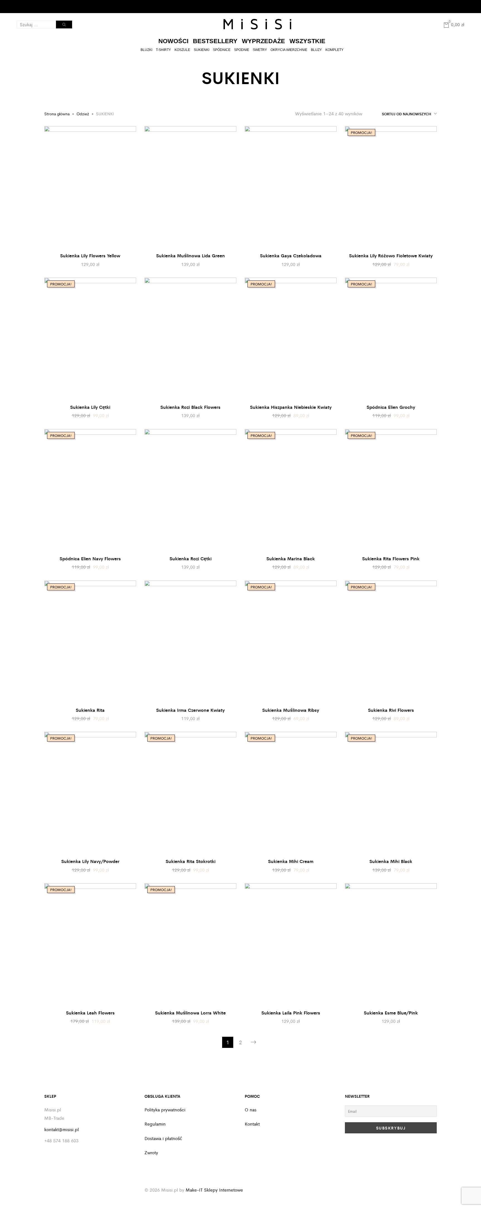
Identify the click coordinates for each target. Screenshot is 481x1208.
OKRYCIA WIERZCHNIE (289, 50)
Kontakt (62, 6)
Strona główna (57, 113)
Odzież (83, 113)
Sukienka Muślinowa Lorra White (190, 1012)
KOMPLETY (334, 50)
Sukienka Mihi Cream (290, 861)
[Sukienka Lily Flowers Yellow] (90, 187)
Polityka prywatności (164, 1109)
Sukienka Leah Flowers (90, 1012)
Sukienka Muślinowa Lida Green (190, 255)
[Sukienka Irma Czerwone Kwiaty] (190, 642)
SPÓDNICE (221, 50)
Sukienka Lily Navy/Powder (90, 861)
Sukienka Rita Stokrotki (190, 861)
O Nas (43, 6)
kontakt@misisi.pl (61, 1129)
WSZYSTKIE (307, 41)
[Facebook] (454, 6)
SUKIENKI (201, 50)
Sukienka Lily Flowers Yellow (90, 255)
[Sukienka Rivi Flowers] (391, 642)
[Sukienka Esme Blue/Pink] (391, 944)
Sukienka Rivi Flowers (391, 710)
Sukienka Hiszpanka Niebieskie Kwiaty (291, 407)
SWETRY (260, 50)
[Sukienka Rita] (90, 642)
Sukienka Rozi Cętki (191, 558)
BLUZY (316, 50)
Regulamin (155, 1124)
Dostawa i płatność (163, 1138)
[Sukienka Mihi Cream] (291, 793)
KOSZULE (182, 50)
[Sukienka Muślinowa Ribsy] (291, 642)
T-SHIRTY (163, 50)
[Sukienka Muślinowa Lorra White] (190, 944)
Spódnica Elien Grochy (391, 407)
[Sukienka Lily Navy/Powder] (90, 793)
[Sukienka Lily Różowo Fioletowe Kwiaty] (391, 187)
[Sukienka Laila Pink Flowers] (291, 944)
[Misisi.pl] (257, 24)
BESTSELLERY (215, 41)
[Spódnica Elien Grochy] (391, 339)
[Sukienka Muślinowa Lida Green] (190, 187)
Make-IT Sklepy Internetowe (214, 1190)
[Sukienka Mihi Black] (391, 793)
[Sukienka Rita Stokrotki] (190, 793)
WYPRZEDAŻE (263, 41)
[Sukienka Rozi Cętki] (190, 490)
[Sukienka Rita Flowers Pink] (391, 490)
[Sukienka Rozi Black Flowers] (190, 339)
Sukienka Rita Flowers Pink (390, 558)
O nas (250, 1109)
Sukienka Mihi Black (390, 861)
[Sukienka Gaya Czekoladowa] (291, 187)
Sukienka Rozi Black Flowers (190, 407)
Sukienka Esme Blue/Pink (391, 1012)
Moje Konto (27, 6)
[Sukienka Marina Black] (291, 490)
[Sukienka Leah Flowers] (90, 944)
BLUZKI (146, 50)
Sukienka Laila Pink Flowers (290, 1012)
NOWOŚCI (173, 41)
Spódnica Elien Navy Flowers (90, 558)
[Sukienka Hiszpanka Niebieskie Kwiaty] (291, 339)
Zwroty (151, 1152)
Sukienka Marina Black (290, 558)
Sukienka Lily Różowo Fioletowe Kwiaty (391, 255)
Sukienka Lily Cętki (90, 407)
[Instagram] (461, 6)
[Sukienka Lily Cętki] (90, 339)
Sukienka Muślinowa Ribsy (290, 710)
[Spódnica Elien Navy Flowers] (90, 490)
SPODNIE (241, 50)
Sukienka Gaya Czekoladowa (291, 255)
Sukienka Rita (90, 710)
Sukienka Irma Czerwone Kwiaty (190, 710)
